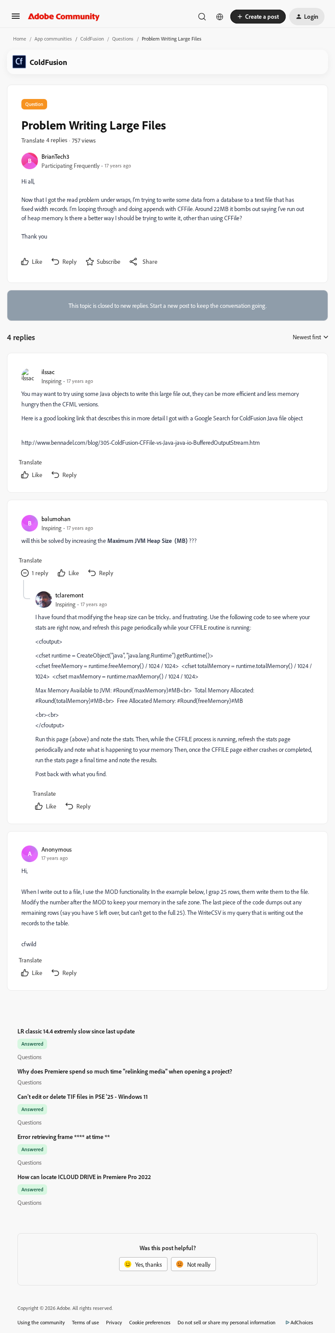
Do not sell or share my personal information (227, 1322)
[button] (15, 19)
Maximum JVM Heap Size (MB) (147, 540)
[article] (167, 424)
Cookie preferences (150, 1322)
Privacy (114, 1322)
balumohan (56, 518)
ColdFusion (92, 38)
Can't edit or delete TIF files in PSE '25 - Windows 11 (82, 1096)
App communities (53, 38)
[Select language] (220, 17)
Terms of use (85, 1322)
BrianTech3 (55, 156)
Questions (122, 38)
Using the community (41, 1322)
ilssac (48, 371)
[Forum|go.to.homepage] (64, 17)
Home (19, 38)
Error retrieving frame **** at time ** (63, 1136)
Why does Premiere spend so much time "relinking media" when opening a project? (124, 1071)
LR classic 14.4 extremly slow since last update (76, 1031)
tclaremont (69, 595)
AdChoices (302, 1322)
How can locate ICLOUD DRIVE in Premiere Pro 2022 (84, 1176)
